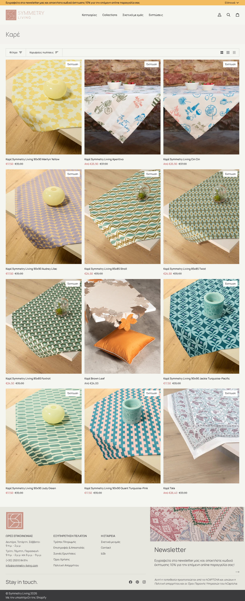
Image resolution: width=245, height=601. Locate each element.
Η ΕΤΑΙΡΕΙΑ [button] (108, 536)
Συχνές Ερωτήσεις (64, 553)
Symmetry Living (19, 593)
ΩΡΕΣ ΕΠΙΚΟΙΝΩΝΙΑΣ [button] (19, 536)
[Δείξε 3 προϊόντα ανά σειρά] (228, 53)
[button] (89, 15)
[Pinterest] (137, 582)
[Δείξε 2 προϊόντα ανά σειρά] (222, 53)
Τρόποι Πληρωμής (64, 542)
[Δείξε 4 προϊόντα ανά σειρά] (235, 53)
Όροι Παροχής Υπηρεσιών (203, 583)
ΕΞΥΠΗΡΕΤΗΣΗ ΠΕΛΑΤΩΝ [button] (70, 536)
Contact (106, 547)
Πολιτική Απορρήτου (66, 565)
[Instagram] (144, 582)
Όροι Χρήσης (61, 559)
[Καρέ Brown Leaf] (122, 326)
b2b (103, 553)
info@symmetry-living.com (22, 565)
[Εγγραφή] (236, 572)
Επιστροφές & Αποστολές (68, 547)
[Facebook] (130, 582)
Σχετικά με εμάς (110, 542)
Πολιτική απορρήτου (167, 583)
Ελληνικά (230, 2)
